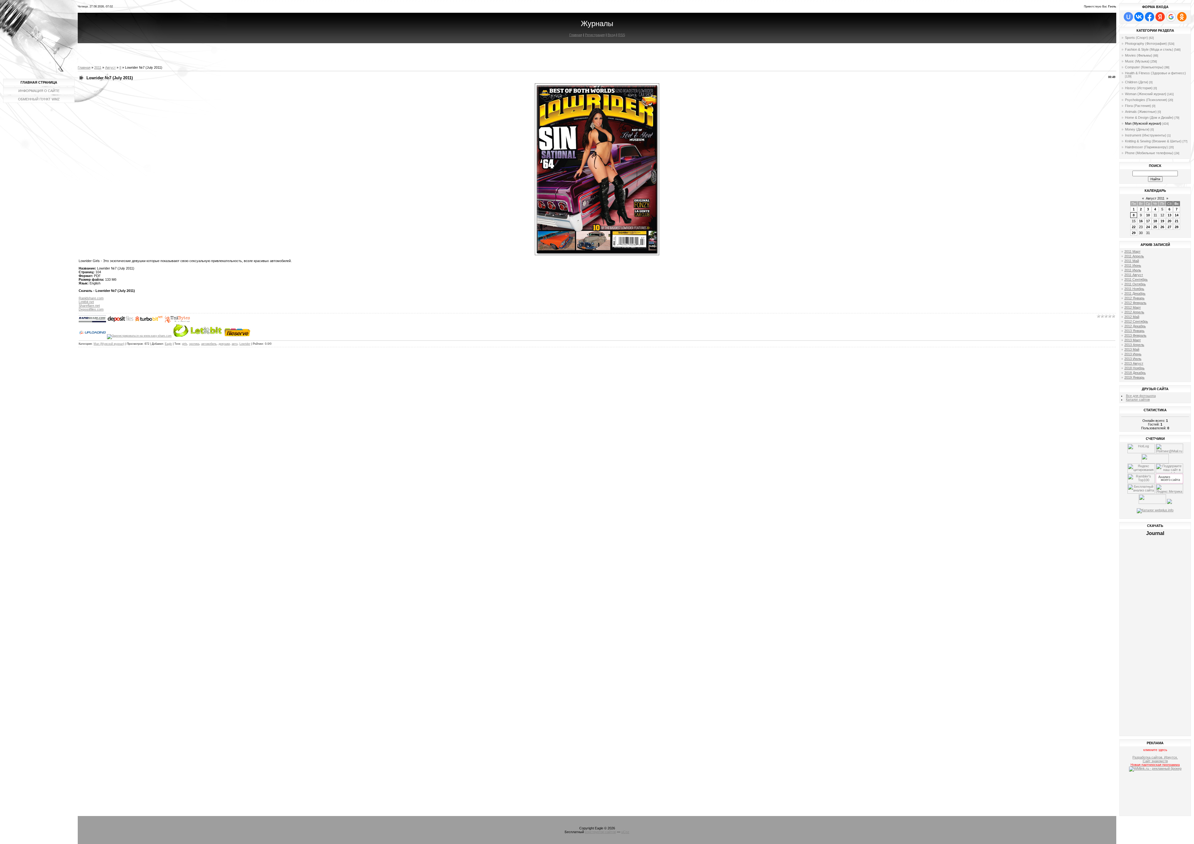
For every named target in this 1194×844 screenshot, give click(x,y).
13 (1169, 215)
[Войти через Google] (1171, 17)
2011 (97, 67)
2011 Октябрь (1135, 284)
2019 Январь (1134, 377)
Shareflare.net (89, 305)
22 (1134, 227)
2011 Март (1132, 251)
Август (110, 67)
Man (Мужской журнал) (109, 343)
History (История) (1139, 88)
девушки (224, 343)
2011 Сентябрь (1136, 279)
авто (235, 343)
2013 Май (1131, 349)
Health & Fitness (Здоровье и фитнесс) (1155, 73)
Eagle (168, 343)
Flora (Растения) (1138, 106)
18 (1155, 221)
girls (184, 343)
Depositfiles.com (91, 309)
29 (1134, 233)
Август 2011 (1155, 198)
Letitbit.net (86, 302)
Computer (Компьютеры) (1144, 67)
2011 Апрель (1134, 256)
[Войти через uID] (1128, 16)
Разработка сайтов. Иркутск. (1155, 757)
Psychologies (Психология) (1146, 100)
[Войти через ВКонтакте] (1139, 16)
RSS (621, 35)
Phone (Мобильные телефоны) (1149, 153)
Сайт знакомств (1155, 761)
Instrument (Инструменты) (1145, 135)
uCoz (625, 832)
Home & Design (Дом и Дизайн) (1149, 117)
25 (1155, 227)
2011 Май (1131, 261)
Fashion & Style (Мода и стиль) (1149, 49)
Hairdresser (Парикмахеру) (1146, 147)
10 (1148, 215)
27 (1169, 227)
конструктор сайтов (600, 832)
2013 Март (1132, 340)
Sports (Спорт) (1136, 37)
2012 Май (1131, 317)
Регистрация (595, 35)
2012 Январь (1134, 298)
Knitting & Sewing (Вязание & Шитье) (1153, 141)
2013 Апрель (1134, 345)
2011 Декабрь (1134, 293)
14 (1176, 215)
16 (1141, 221)
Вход (611, 35)
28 (1176, 227)
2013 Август (1133, 363)
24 (1148, 227)
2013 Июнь (1132, 354)
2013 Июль (1132, 359)
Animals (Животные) (1141, 111)
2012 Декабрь (1135, 326)
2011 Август (1133, 275)
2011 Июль (1132, 270)
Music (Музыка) (1137, 61)
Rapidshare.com (91, 298)
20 (1169, 221)
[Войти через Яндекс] (1160, 16)
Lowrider (244, 343)
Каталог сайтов (1138, 399)
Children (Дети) (1136, 82)
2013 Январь (1134, 331)
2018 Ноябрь (1134, 368)
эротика (194, 343)
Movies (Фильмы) (1138, 55)
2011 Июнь (1132, 265)
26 (1162, 227)
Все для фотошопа (1141, 396)
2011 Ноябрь (1134, 289)
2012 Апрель (1134, 312)
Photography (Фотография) (1146, 43)
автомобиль (209, 343)
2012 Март (1132, 307)
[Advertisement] (1155, 794)
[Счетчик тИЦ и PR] (1169, 482)
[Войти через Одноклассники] (1182, 16)
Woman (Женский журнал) (1145, 94)
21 (1176, 221)
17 (1148, 221)
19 (1162, 221)
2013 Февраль (1135, 335)
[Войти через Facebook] (1149, 16)
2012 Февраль (1135, 303)
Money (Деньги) (1137, 129)
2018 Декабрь (1135, 373)
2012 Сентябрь (1136, 321)
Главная (575, 35)
